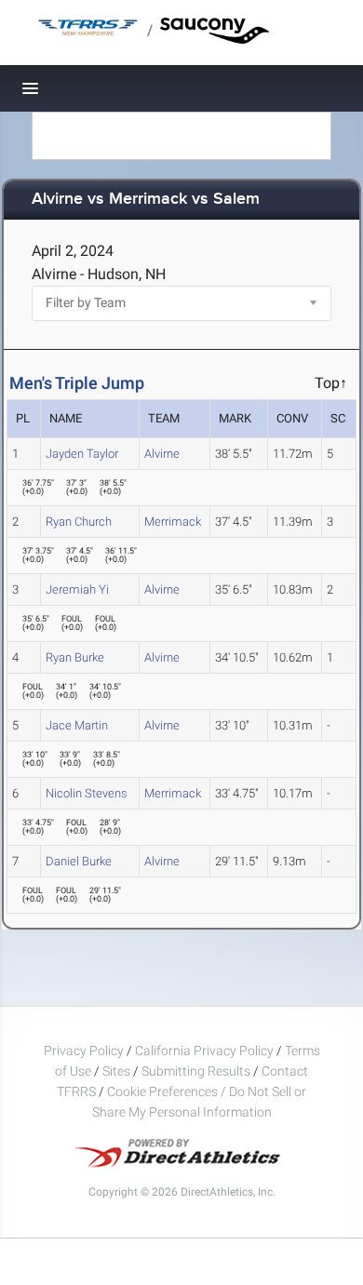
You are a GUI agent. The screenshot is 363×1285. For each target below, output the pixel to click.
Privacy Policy (84, 1050)
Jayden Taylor (82, 454)
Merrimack (172, 522)
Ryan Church (79, 522)
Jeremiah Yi (77, 589)
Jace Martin (77, 725)
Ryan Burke (75, 657)
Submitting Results (195, 1071)
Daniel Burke (79, 861)
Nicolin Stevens (87, 793)
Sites (116, 1071)
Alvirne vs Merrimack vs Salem (146, 199)
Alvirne (162, 454)
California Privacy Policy (204, 1050)
